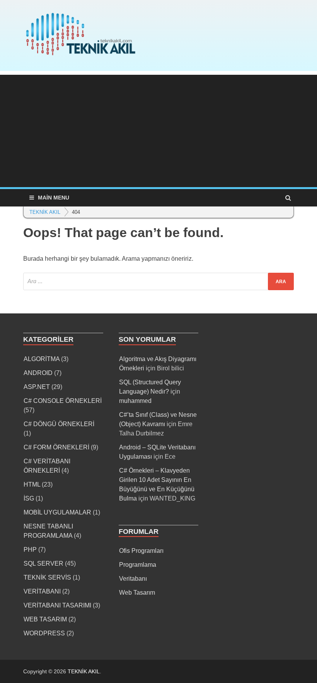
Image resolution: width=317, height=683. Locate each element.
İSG (29, 498)
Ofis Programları (141, 550)
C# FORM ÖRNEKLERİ (56, 447)
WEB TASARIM (45, 619)
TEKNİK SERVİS (47, 577)
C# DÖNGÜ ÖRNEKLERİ (59, 424)
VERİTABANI (42, 591)
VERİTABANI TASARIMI (57, 605)
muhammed (135, 400)
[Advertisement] (158, 129)
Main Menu (53, 197)
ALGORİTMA (42, 359)
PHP (30, 549)
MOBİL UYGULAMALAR (57, 512)
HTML (32, 484)
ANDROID (38, 373)
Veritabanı (133, 578)
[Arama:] (158, 281)
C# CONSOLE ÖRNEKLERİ (63, 400)
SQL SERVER (43, 563)
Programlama (137, 564)
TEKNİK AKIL (84, 671)
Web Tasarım (137, 592)
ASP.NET (37, 387)
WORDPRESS (44, 633)
